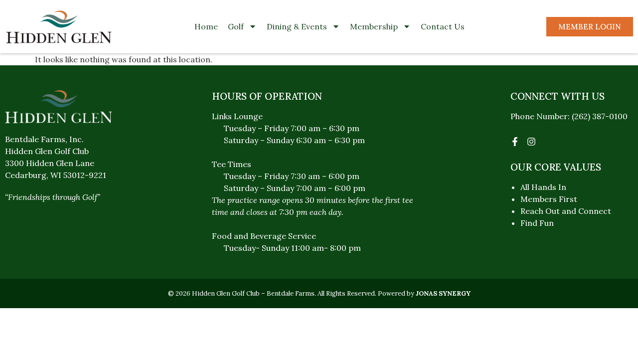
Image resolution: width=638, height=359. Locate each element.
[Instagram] (531, 141)
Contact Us (443, 26)
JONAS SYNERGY (443, 293)
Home (206, 26)
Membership (374, 26)
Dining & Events (297, 26)
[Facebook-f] (514, 141)
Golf (236, 26)
